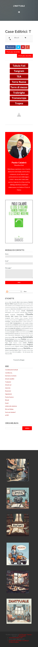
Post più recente (13, 52)
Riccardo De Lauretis (10, 346)
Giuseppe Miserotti (28, 318)
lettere (24, 330)
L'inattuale (19, 6)
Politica (30, 342)
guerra (21, 320)
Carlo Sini (14, 305)
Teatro (19, 350)
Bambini (30, 302)
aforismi (7, 302)
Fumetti (25, 316)
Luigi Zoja (28, 331)
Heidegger (7, 321)
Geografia (7, 318)
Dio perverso (8, 309)
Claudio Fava (23, 305)
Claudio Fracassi (29, 305)
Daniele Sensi (15, 307)
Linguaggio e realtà (14, 331)
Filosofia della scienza (11, 316)
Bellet (11, 304)
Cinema (18, 305)
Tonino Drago (30, 350)
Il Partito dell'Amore (27, 321)
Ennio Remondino (15, 312)
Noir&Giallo (28, 337)
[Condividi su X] (18, 47)
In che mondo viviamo (27, 323)
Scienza (26, 346)
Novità (7, 339)
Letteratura (18, 330)
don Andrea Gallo (25, 309)
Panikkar (23, 339)
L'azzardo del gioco (22, 324)
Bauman (7, 304)
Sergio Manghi (20, 348)
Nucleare (11, 339)
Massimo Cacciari (25, 333)
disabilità (19, 309)
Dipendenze (14, 309)
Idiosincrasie (18, 321)
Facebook (12, 314)
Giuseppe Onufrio (9, 319)
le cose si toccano (10, 330)
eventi (6, 314)
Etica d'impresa (29, 312)
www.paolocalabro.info (16, 637)
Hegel (31, 319)
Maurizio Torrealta (25, 335)
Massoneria (11, 335)
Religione (30, 344)
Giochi (12, 318)
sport (31, 348)
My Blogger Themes (25, 634)
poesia (24, 342)
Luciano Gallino (22, 331)
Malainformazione (9, 333)
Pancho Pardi (17, 339)
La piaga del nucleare (14, 328)
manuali (16, 333)
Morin (6, 337)
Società (27, 348)
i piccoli (13, 321)
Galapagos (30, 316)
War (11, 353)
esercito (22, 312)
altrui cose (20, 302)
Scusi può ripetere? (11, 348)
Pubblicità (14, 344)
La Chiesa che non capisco (20, 326)
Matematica (17, 335)
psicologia (8, 344)
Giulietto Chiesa (19, 318)
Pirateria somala (17, 342)
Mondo (31, 335)
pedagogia (21, 341)
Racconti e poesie (21, 344)
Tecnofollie (24, 350)
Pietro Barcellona (28, 341)
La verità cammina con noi (26, 328)
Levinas (28, 330)
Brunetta (20, 303)
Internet (16, 325)
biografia (15, 303)
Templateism (22, 636)
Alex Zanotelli (12, 302)
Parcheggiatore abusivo (11, 341)
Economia (30, 310)
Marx (19, 333)
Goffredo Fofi (16, 319)
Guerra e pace (26, 319)
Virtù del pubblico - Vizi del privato (21, 352)
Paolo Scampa (30, 339)
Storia (16, 350)
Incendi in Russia (9, 324)
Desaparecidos (22, 307)
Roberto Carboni (19, 346)
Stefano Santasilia (9, 350)
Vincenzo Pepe (8, 352)
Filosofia (29, 314)
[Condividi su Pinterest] (23, 47)
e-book (23, 310)
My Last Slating (17, 337)
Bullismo (25, 303)
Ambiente (25, 302)
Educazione (8, 312)
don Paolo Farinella (15, 310)
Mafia (31, 331)
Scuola (31, 346)
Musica (10, 337)
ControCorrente (8, 307)
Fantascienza (20, 314)
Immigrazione (17, 323)
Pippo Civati (8, 342)
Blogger (22, 360)
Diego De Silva (29, 307)
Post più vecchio (24, 56)
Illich (11, 323)
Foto (20, 316)
